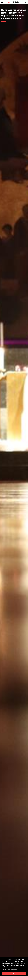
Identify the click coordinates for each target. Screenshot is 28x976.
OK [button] (14, 973)
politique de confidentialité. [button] (9, 969)
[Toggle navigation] (2, 2)
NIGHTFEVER (14, 2)
